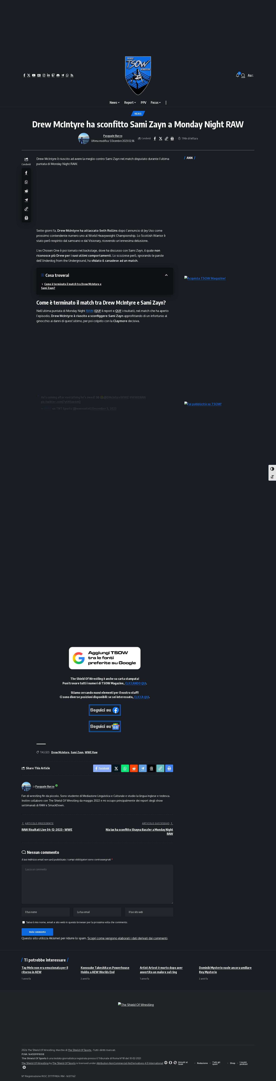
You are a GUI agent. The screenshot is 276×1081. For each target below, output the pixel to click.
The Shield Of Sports (80, 1049)
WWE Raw (91, 752)
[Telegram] (62, 75)
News (138, 113)
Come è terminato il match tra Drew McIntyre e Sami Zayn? (71, 286)
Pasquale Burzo (112, 135)
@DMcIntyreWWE (116, 397)
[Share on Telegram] (26, 199)
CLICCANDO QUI (135, 683)
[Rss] (71, 75)
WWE (48, 408)
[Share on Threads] (151, 768)
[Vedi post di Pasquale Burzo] (83, 138)
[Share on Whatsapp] (26, 181)
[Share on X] (160, 138)
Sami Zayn (77, 752)
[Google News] (39, 75)
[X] (28, 75)
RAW (89, 311)
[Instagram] (44, 75)
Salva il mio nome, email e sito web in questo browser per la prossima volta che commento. (77, 922)
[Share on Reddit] (26, 190)
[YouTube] (33, 75)
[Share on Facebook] (154, 138)
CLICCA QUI (141, 697)
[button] (243, 75)
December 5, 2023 (104, 408)
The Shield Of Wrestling (35, 1063)
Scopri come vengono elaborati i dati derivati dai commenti (127, 938)
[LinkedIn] (48, 75)
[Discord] (58, 75)
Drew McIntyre (60, 752)
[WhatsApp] (67, 75)
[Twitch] (53, 75)
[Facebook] (24, 75)
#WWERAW (138, 397)
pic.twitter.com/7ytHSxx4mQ (61, 402)
